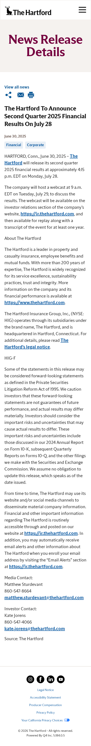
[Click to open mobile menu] (82, 10)
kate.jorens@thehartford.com (34, 629)
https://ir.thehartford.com (47, 214)
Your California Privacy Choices (42, 720)
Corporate (35, 145)
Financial (13, 145)
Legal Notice (45, 690)
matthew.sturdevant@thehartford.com (44, 598)
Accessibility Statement (45, 697)
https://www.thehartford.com (34, 303)
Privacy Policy (45, 712)
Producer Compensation (45, 705)
